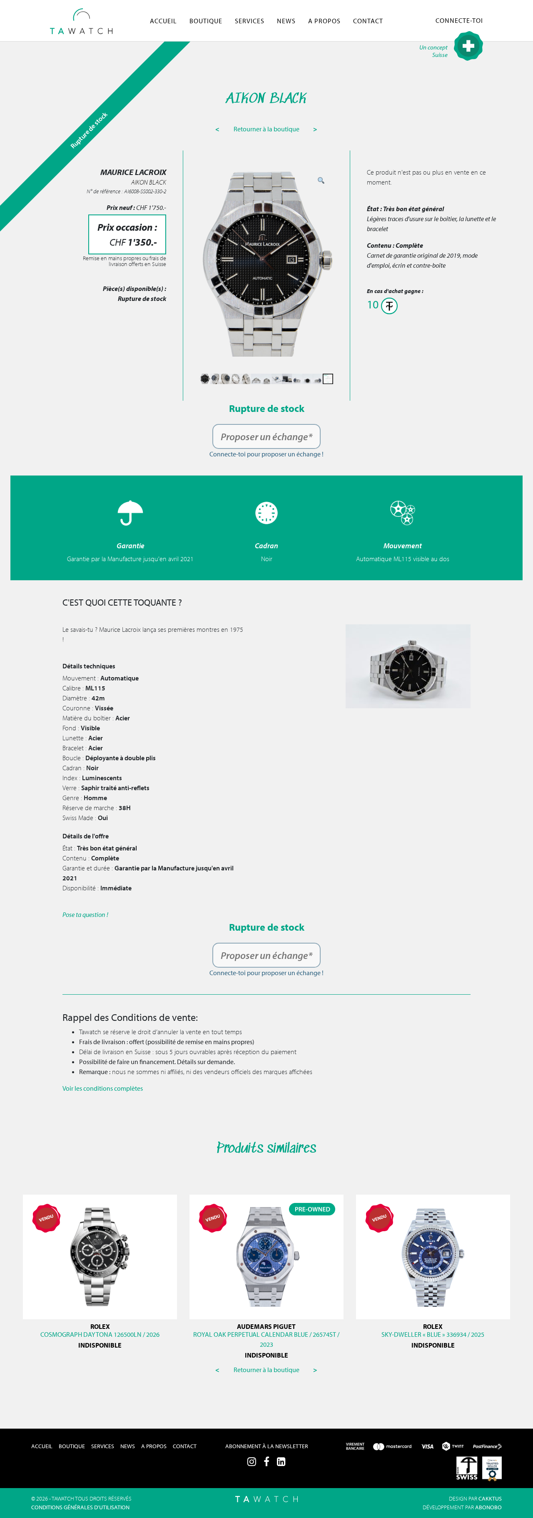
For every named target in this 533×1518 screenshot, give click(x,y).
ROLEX (100, 1326)
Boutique (205, 21)
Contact (368, 21)
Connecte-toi (459, 20)
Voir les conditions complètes (102, 1088)
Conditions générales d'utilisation (80, 1507)
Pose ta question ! (85, 914)
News (286, 21)
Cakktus (490, 1498)
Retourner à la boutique (267, 129)
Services (249, 21)
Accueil (163, 21)
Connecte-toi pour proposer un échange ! (266, 454)
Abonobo (488, 1507)
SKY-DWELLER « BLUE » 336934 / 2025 (432, 1334)
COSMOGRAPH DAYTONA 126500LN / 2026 (99, 1334)
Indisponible (100, 1345)
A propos (324, 21)
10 (374, 304)
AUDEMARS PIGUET (266, 1326)
